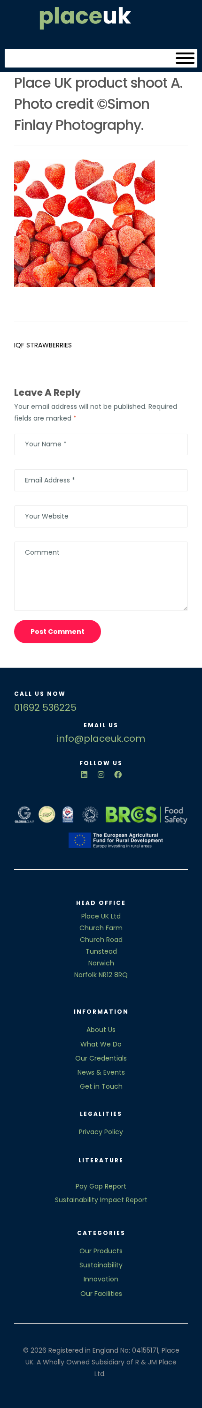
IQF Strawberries (43, 345)
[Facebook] (118, 774)
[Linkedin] (84, 774)
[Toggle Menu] (185, 58)
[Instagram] (101, 774)
